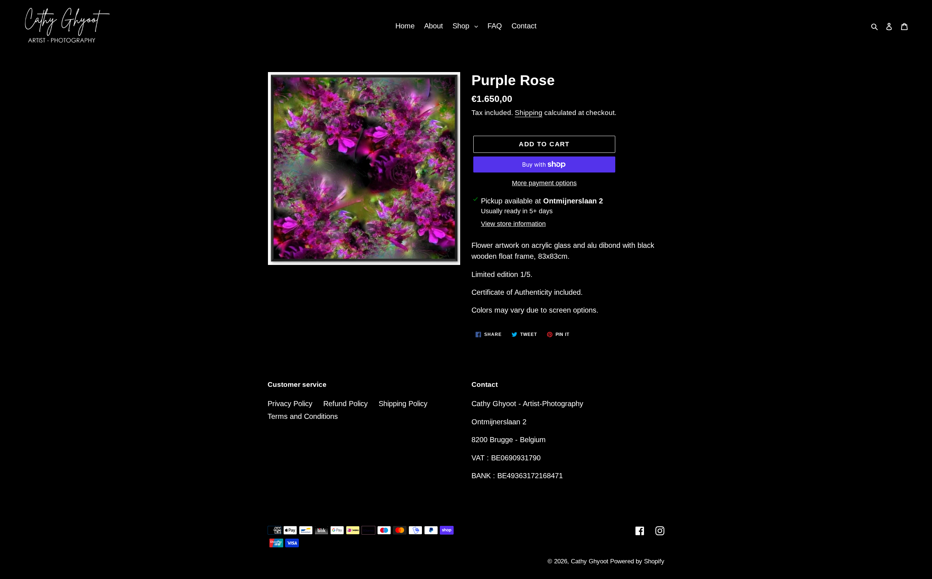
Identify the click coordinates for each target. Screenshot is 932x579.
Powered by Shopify (637, 561)
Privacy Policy (290, 404)
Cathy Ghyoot (590, 561)
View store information (513, 223)
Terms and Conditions (303, 416)
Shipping (528, 112)
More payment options (544, 183)
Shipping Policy (403, 404)
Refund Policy (345, 404)
